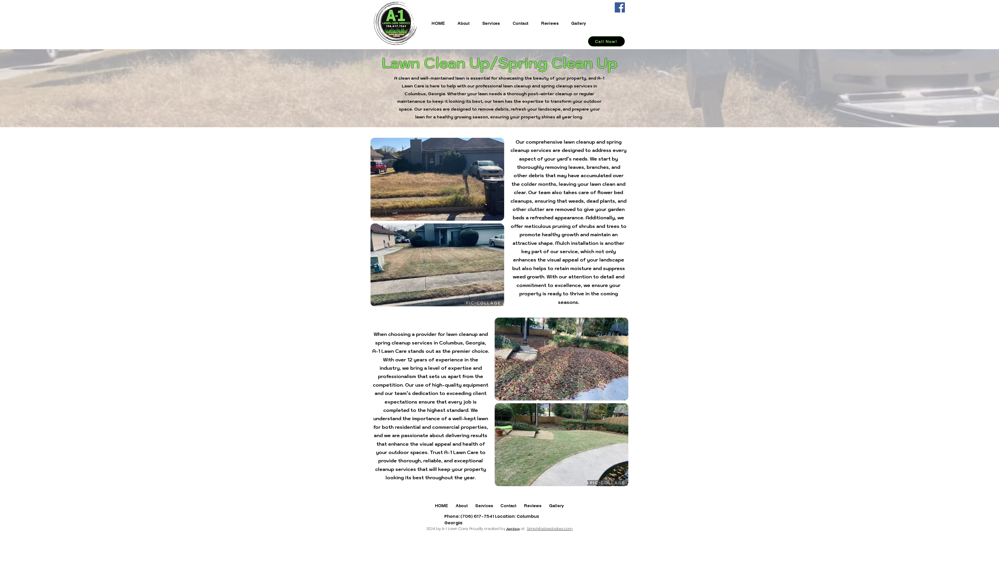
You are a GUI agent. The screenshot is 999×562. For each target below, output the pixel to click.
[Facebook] (620, 7)
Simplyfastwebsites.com (550, 528)
